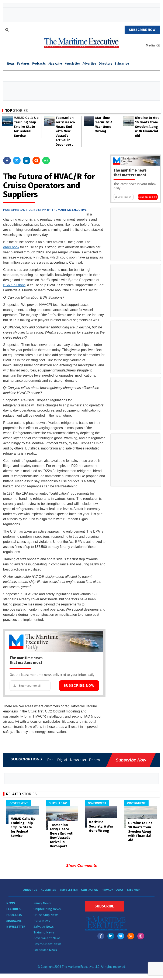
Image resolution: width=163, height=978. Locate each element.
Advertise (89, 63)
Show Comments (81, 865)
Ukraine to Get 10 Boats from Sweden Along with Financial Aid (147, 127)
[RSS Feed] (130, 936)
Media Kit (153, 45)
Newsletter (72, 63)
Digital (62, 760)
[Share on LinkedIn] (26, 160)
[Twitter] (120, 936)
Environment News (47, 944)
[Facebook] (100, 936)
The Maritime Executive (69, 209)
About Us (30, 890)
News (10, 903)
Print (50, 760)
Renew (94, 760)
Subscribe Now (79, 685)
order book (11, 247)
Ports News (42, 921)
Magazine (55, 63)
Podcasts (39, 63)
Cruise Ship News (46, 915)
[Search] (7, 30)
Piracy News (42, 903)
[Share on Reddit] (36, 160)
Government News (47, 938)
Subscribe (122, 63)
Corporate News (45, 950)
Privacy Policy (112, 890)
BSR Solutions (14, 285)
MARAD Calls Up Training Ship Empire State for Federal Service (26, 127)
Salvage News (44, 927)
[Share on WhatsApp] (46, 160)
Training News (44, 932)
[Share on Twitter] (17, 160)
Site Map (133, 890)
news (11, 63)
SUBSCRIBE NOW (142, 30)
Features (23, 63)
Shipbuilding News (47, 909)
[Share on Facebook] (7, 160)
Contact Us (89, 890)
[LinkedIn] (110, 936)
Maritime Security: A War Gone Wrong (101, 826)
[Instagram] (140, 936)
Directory (105, 63)
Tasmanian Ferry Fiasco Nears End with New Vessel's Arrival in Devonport (65, 131)
